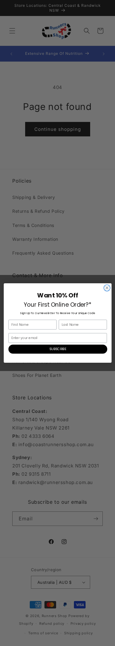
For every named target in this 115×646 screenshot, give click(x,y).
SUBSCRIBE (57, 349)
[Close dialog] (107, 288)
